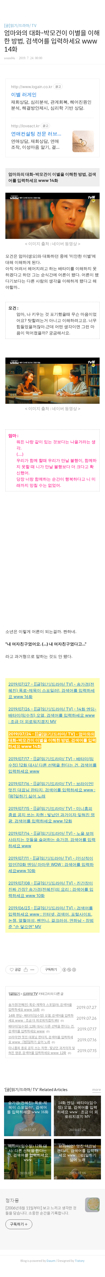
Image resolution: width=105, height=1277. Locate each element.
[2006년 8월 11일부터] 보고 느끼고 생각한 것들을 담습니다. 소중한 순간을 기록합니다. (40, 1211)
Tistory (80, 1261)
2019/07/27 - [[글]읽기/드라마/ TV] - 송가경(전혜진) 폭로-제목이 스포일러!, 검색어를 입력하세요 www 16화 (51, 690)
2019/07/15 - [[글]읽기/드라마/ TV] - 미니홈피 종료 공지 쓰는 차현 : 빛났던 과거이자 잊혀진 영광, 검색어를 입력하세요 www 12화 (51, 814)
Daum (51, 1261)
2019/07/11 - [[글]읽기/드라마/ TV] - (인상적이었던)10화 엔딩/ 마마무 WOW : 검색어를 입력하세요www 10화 (51, 864)
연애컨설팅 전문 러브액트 (34, 134)
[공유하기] (25, 970)
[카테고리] (6, 6)
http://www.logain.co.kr (31, 86)
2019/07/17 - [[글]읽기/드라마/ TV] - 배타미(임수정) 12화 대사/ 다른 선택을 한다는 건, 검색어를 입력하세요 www (52, 765)
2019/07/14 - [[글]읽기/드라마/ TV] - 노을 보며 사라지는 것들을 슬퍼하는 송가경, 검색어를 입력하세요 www (52, 839)
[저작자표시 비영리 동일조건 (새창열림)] (69, 970)
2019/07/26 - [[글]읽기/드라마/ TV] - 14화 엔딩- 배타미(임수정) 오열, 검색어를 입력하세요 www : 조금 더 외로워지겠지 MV (52, 715)
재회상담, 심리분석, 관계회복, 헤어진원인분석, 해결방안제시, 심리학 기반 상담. (51, 105)
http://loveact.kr (25, 126)
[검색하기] (98, 6)
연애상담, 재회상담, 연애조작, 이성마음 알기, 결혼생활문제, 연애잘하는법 (35, 144)
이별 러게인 (24, 94)
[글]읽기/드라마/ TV (20, 25)
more (96, 1089)
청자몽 (12, 1201)
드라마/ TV (30, 994)
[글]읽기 (14, 994)
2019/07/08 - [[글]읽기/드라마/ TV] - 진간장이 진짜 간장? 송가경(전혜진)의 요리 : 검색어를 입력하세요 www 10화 (50, 889)
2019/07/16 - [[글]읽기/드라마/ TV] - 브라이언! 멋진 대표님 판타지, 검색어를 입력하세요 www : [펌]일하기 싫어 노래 (51, 790)
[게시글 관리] (32, 970)
